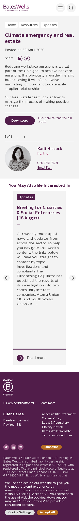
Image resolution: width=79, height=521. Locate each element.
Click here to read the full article (55, 120)
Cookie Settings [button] (19, 512)
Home (11, 25)
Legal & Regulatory (55, 422)
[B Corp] (8, 389)
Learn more (48, 403)
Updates (50, 25)
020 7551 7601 (47, 163)
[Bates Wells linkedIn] (13, 447)
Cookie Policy (51, 418)
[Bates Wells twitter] (6, 447)
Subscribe (51, 447)
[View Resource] (39, 278)
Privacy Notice (52, 427)
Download (19, 120)
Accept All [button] (47, 512)
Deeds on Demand (16, 420)
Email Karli (44, 168)
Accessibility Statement (59, 414)
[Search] (60, 7)
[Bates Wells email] (20, 447)
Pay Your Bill (12, 424)
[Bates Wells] (16, 7)
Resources (29, 25)
